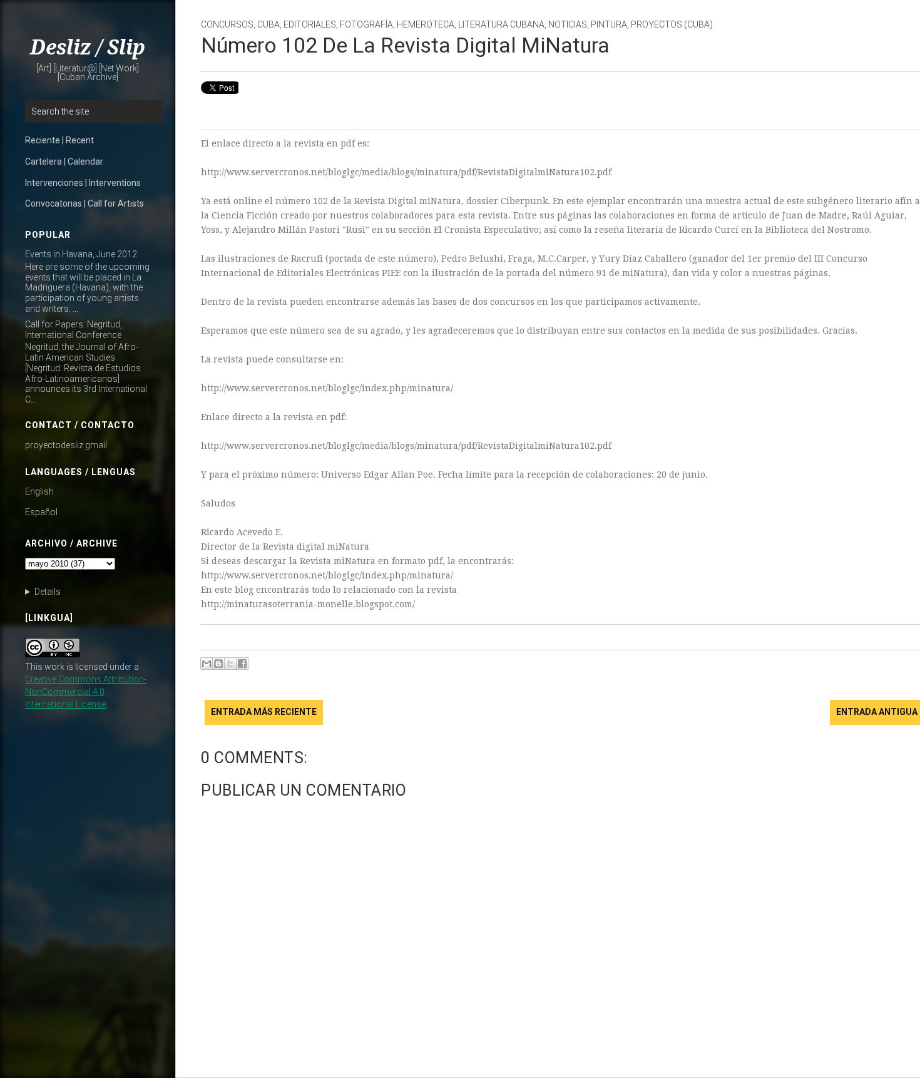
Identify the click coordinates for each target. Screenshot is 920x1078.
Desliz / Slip (87, 47)
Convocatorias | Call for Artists (84, 203)
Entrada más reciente (264, 712)
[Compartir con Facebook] (242, 663)
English (39, 491)
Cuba (268, 24)
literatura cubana (501, 24)
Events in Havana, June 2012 (81, 254)
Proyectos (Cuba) (672, 24)
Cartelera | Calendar (64, 162)
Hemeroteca (425, 24)
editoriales (310, 24)
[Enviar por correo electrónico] (206, 663)
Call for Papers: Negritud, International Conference (73, 329)
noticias (567, 24)
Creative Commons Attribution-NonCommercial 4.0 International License (85, 691)
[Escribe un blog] (218, 663)
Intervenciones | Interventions (83, 183)
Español (41, 512)
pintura (609, 24)
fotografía (366, 24)
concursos (227, 24)
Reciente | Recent (59, 140)
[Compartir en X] (230, 663)
